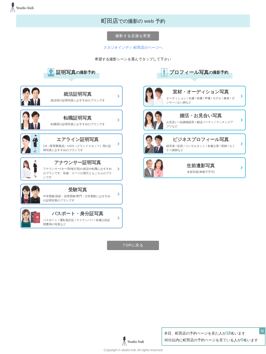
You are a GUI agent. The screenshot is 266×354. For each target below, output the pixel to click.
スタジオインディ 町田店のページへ (133, 47)
